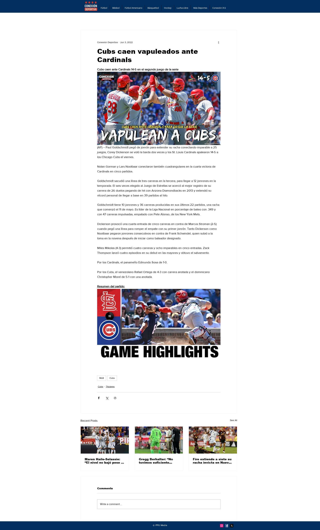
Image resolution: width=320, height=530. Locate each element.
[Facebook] (226, 525)
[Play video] (158, 323)
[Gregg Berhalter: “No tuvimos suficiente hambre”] (159, 440)
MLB (101, 378)
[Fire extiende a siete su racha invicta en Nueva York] (213, 440)
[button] (104, 8)
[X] (231, 525)
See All (233, 420)
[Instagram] (221, 525)
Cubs (112, 378)
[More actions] (218, 42)
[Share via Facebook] (98, 398)
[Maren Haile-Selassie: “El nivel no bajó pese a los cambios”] (105, 440)
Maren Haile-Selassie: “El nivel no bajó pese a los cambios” (104, 461)
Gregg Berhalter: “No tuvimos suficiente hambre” (156, 461)
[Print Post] (115, 398)
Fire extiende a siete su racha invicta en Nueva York (212, 461)
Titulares (110, 386)
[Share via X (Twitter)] (106, 398)
